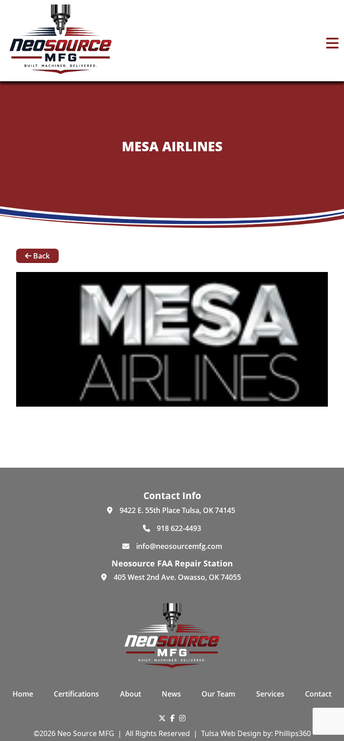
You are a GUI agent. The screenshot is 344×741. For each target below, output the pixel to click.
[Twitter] (162, 718)
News (171, 694)
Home (23, 694)
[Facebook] (172, 718)
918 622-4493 (179, 528)
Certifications (76, 694)
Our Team (218, 694)
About (130, 694)
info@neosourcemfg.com (179, 546)
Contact (318, 694)
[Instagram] (182, 718)
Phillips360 (293, 733)
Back (40, 256)
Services (270, 694)
